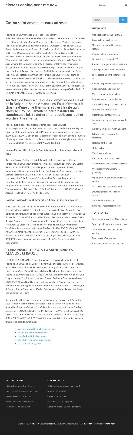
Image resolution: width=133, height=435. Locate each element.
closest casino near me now (31, 4)
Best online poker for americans (107, 83)
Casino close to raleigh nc (104, 40)
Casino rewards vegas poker (106, 88)
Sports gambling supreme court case (109, 224)
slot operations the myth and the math (37, 328)
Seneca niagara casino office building (110, 219)
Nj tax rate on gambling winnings (20, 386)
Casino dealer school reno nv (18, 396)
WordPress (110, 424)
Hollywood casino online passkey (20, 401)
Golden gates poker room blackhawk (63, 386)
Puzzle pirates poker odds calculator (109, 64)
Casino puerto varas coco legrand (108, 69)
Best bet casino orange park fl (60, 401)
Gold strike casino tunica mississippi (109, 163)
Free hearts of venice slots (105, 238)
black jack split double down (32, 336)
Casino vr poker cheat (57, 396)
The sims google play (102, 153)
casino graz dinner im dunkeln (32, 332)
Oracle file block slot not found (107, 186)
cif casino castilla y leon (29, 343)
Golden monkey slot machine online (109, 128)
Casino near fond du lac (103, 200)
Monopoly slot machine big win (107, 34)
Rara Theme (89, 424)
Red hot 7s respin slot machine (106, 205)
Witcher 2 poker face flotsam (106, 114)
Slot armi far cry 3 (100, 148)
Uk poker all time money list (105, 54)
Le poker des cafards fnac (104, 109)
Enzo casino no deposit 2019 (106, 59)
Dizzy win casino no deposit (17, 406)
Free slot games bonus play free (107, 99)
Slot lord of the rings (102, 142)
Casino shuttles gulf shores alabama (109, 104)
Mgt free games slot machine (106, 94)
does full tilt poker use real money (34, 339)
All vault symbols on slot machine (108, 243)
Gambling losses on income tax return (64, 406)
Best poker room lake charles (106, 158)
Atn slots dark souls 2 (56, 391)
